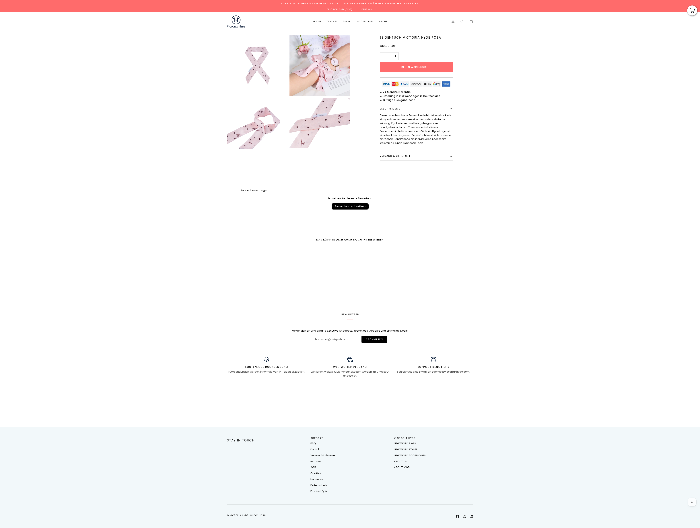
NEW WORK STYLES (405, 449)
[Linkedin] (471, 516)
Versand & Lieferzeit (395, 156)
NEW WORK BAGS (405, 443)
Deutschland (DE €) (340, 9)
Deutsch (367, 9)
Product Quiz (318, 491)
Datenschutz (318, 485)
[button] (332, 21)
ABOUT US (400, 461)
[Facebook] (457, 516)
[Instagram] (464, 516)
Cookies (315, 473)
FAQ (313, 443)
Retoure (315, 461)
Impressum (317, 479)
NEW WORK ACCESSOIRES (410, 455)
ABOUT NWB (402, 467)
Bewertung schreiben (350, 206)
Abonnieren (374, 339)
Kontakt (315, 449)
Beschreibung (390, 108)
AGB (313, 467)
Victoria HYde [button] (404, 438)
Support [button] (316, 438)
